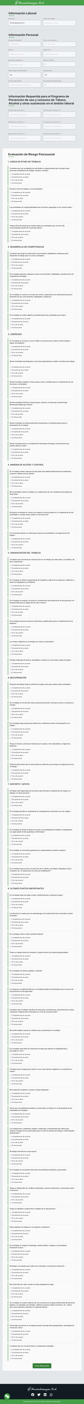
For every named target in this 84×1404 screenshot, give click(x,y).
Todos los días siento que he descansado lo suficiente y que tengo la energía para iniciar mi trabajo (42, 765)
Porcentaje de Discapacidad (52, 81)
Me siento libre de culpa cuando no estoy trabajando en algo (32, 1284)
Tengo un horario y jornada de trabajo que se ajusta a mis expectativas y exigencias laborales (40, 745)
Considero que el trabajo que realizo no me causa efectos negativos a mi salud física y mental (41, 1070)
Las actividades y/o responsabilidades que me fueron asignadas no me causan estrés (41, 207)
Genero (11, 50)
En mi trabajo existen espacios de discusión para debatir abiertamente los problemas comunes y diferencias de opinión (40, 472)
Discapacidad (48, 70)
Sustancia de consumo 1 (16, 110)
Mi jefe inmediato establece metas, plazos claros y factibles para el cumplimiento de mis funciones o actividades (41, 383)
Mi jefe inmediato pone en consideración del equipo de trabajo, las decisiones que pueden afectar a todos (39, 445)
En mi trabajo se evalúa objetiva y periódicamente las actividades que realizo (38, 315)
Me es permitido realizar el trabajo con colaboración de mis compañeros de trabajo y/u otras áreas (41, 493)
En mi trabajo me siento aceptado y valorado (26, 971)
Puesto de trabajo (49, 18)
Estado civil (47, 50)
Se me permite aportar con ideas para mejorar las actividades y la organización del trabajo (40, 534)
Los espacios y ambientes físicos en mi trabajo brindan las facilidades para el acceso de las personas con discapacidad (41, 990)
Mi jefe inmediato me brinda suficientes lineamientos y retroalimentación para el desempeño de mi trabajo (38, 424)
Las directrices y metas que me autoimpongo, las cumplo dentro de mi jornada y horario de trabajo (41, 914)
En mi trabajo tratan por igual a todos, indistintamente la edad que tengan (37, 895)
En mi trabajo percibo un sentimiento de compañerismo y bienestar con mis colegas (40, 811)
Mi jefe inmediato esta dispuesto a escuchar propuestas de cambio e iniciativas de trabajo (42, 362)
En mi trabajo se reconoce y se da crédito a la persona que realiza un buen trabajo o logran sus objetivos (40, 342)
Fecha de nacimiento (50, 40)
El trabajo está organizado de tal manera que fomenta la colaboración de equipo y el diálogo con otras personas (40, 792)
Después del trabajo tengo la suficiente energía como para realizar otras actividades (41, 684)
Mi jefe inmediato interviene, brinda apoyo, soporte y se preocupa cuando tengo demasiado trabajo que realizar (38, 403)
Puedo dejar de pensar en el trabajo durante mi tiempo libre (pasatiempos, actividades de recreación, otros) (42, 1327)
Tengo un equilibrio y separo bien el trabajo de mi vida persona (33, 1209)
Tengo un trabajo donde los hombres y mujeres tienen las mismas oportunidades (39, 952)
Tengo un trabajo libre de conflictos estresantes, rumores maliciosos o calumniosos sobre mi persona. (42, 1189)
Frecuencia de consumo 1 (52, 110)
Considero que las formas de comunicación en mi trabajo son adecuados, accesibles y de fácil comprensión (42, 561)
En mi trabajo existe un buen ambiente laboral (27, 934)
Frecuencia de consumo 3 (52, 134)
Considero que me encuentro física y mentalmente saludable (32, 1346)
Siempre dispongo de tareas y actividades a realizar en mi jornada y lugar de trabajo (41, 660)
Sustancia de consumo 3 (16, 134)
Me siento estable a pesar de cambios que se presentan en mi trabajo (35, 1030)
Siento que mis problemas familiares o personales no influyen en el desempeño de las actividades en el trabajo (41, 1109)
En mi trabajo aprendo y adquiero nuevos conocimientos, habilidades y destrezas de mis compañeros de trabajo (42, 275)
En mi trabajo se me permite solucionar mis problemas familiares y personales (38, 1170)
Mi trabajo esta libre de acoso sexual (23, 1151)
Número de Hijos (48, 60)
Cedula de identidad (15, 40)
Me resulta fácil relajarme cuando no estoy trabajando (29, 1090)
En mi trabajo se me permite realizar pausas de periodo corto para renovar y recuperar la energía (42, 704)
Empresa (11, 18)
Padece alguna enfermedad (17, 70)
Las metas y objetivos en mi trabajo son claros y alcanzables (32, 642)
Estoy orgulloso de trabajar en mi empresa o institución (30, 1227)
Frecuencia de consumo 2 (52, 122)
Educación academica (15, 60)
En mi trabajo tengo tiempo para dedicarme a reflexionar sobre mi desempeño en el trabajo (40, 724)
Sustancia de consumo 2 (16, 122)
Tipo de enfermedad (14, 81)
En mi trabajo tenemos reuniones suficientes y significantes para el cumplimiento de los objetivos (41, 622)
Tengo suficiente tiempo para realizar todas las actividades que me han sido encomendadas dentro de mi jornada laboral (37, 227)
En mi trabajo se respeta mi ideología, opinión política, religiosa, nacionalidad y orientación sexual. (38, 1246)
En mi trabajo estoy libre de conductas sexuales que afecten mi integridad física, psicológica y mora (39, 1050)
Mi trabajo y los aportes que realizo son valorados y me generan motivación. (38, 1266)
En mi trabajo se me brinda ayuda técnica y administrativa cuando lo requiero (38, 850)
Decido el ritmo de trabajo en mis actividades (26, 189)
